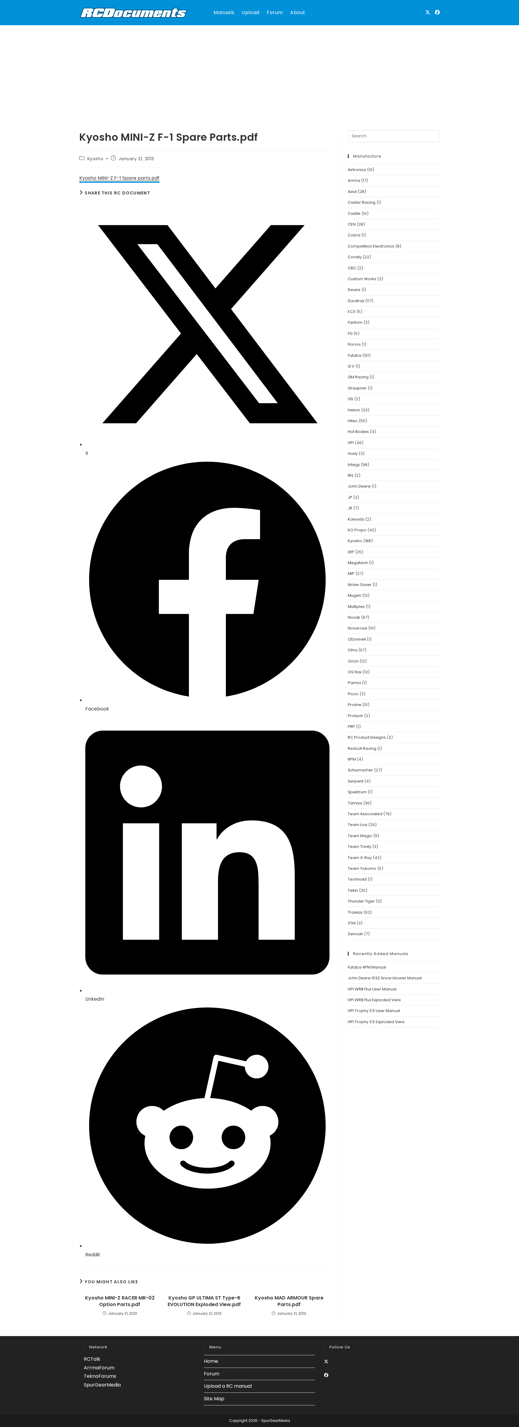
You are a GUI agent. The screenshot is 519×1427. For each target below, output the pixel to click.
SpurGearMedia (102, 1384)
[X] (326, 1362)
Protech (355, 716)
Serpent (355, 781)
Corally (355, 257)
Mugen (354, 595)
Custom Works (362, 279)
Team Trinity (359, 846)
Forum (211, 1373)
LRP (351, 552)
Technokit (357, 879)
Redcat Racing (362, 748)
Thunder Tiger (361, 901)
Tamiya (355, 803)
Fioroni (354, 344)
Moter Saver (360, 584)
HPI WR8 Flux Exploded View (374, 1000)
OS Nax (355, 672)
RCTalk (92, 1359)
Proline (354, 704)
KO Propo (357, 530)
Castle (354, 213)
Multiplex (356, 606)
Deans (354, 290)
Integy (354, 464)
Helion (354, 410)
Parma (354, 683)
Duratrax (356, 301)
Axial (352, 191)
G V (351, 366)
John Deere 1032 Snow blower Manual (385, 978)
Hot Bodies (358, 431)
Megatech (358, 563)
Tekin (353, 890)
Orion (353, 661)
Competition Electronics (371, 246)
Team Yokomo (362, 868)
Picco (353, 694)
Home (211, 1361)
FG (350, 333)
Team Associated (365, 814)
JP (350, 497)
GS (350, 399)
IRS (351, 475)
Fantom (355, 322)
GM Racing (358, 377)
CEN (352, 224)
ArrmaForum (99, 1367)
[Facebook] (326, 1375)
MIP (351, 573)
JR (350, 508)
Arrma (354, 180)
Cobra (354, 235)
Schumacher (360, 770)
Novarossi (357, 628)
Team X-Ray (360, 858)
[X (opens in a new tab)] (427, 12)
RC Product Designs (367, 737)
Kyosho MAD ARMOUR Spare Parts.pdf (289, 1301)
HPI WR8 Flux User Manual (372, 989)
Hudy (353, 453)
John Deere (359, 486)
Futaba (354, 355)
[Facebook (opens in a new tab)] (437, 12)
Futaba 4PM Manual (367, 967)
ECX (351, 311)
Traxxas (355, 912)
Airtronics (357, 170)
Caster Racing (361, 202)
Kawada (356, 519)
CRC (352, 268)
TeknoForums (100, 1376)
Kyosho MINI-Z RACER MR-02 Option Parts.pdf (120, 1301)
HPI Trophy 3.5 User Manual (374, 1011)
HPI (351, 443)
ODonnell (357, 639)
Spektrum (357, 792)
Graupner (357, 388)
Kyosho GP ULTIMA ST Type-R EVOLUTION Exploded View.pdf (204, 1301)
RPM (352, 759)
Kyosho (95, 159)
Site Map (214, 1398)
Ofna (352, 650)
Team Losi (357, 825)
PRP (351, 726)
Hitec (353, 421)
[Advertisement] (259, 70)
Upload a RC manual (228, 1386)
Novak (354, 617)
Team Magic (360, 836)
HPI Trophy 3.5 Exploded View (376, 1022)
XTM (352, 923)
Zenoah (355, 934)
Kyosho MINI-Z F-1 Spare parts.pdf (119, 178)
